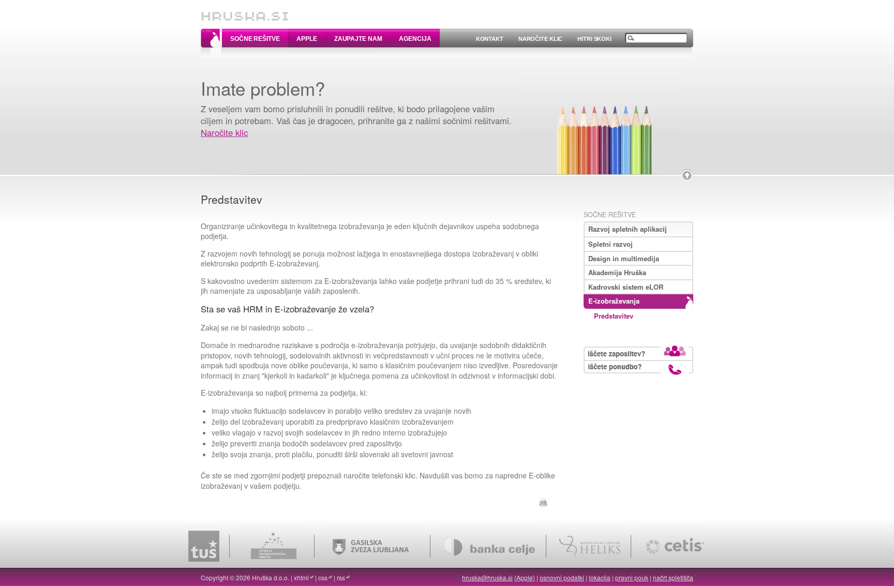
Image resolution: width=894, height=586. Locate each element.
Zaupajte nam (358, 38)
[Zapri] (687, 175)
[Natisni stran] (543, 500)
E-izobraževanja (613, 301)
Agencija (415, 38)
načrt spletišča (673, 577)
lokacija (599, 577)
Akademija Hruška (617, 272)
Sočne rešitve (254, 38)
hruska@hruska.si (487, 577)
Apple (306, 38)
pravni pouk (631, 577)
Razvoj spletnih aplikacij (627, 229)
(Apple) (524, 577)
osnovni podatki (562, 577)
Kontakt (489, 39)
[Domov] (245, 11)
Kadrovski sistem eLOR (625, 287)
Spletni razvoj (610, 244)
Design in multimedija (623, 258)
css (322, 577)
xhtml (301, 577)
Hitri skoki (594, 39)
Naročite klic (540, 39)
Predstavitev (613, 316)
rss (341, 577)
